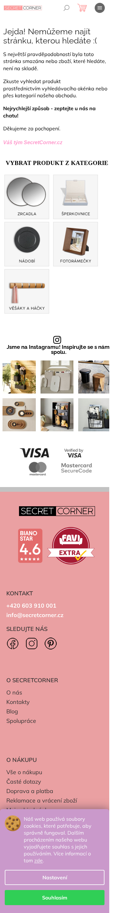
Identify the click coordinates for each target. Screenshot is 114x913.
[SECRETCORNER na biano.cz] (30, 546)
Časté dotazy (23, 781)
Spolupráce (21, 720)
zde (38, 860)
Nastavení (54, 877)
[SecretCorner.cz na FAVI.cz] (71, 545)
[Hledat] (66, 8)
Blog (12, 711)
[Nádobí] (27, 243)
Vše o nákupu (24, 772)
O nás (14, 692)
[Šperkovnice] (75, 196)
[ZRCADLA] (27, 196)
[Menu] (99, 8)
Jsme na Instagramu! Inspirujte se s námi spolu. (59, 349)
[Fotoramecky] (75, 243)
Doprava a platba (29, 791)
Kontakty (18, 702)
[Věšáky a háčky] (27, 290)
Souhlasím (54, 897)
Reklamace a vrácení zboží (41, 800)
